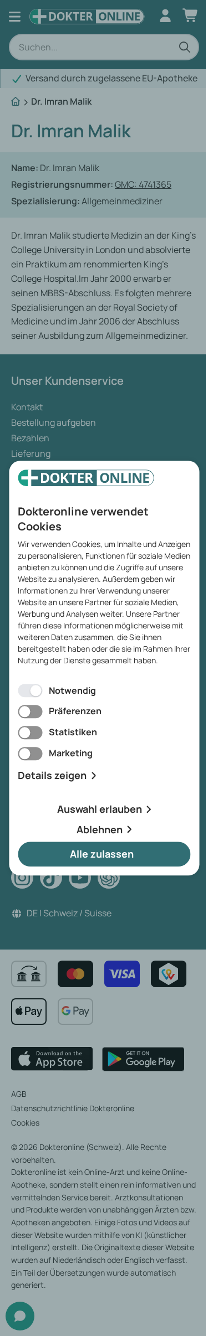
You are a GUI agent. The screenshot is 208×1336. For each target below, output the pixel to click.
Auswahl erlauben (99, 809)
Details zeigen (52, 775)
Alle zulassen (102, 854)
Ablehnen (100, 829)
